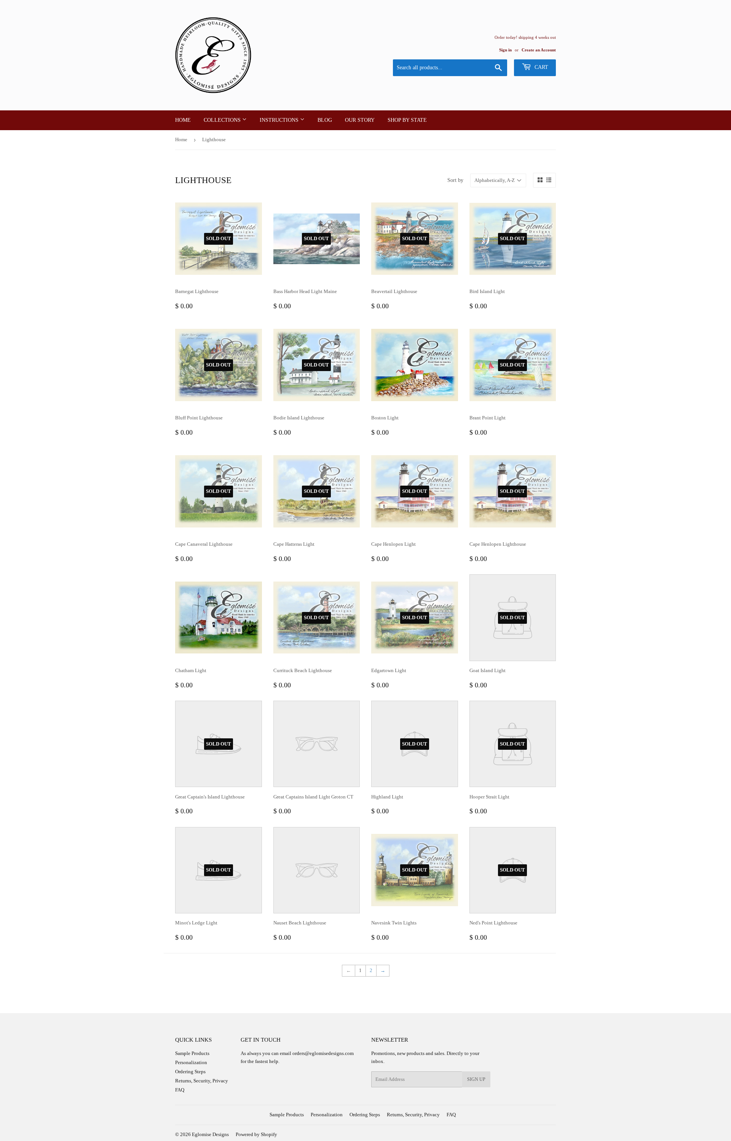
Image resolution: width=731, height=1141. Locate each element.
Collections (223, 120)
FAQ (179, 1090)
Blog (325, 120)
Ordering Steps (190, 1071)
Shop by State (407, 120)
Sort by (455, 180)
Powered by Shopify (256, 1134)
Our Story (360, 120)
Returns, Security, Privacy (201, 1081)
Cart (540, 67)
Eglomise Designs (210, 1134)
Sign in (505, 50)
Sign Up (476, 1079)
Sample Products (192, 1053)
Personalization (191, 1062)
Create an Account (539, 50)
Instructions (280, 120)
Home (183, 120)
